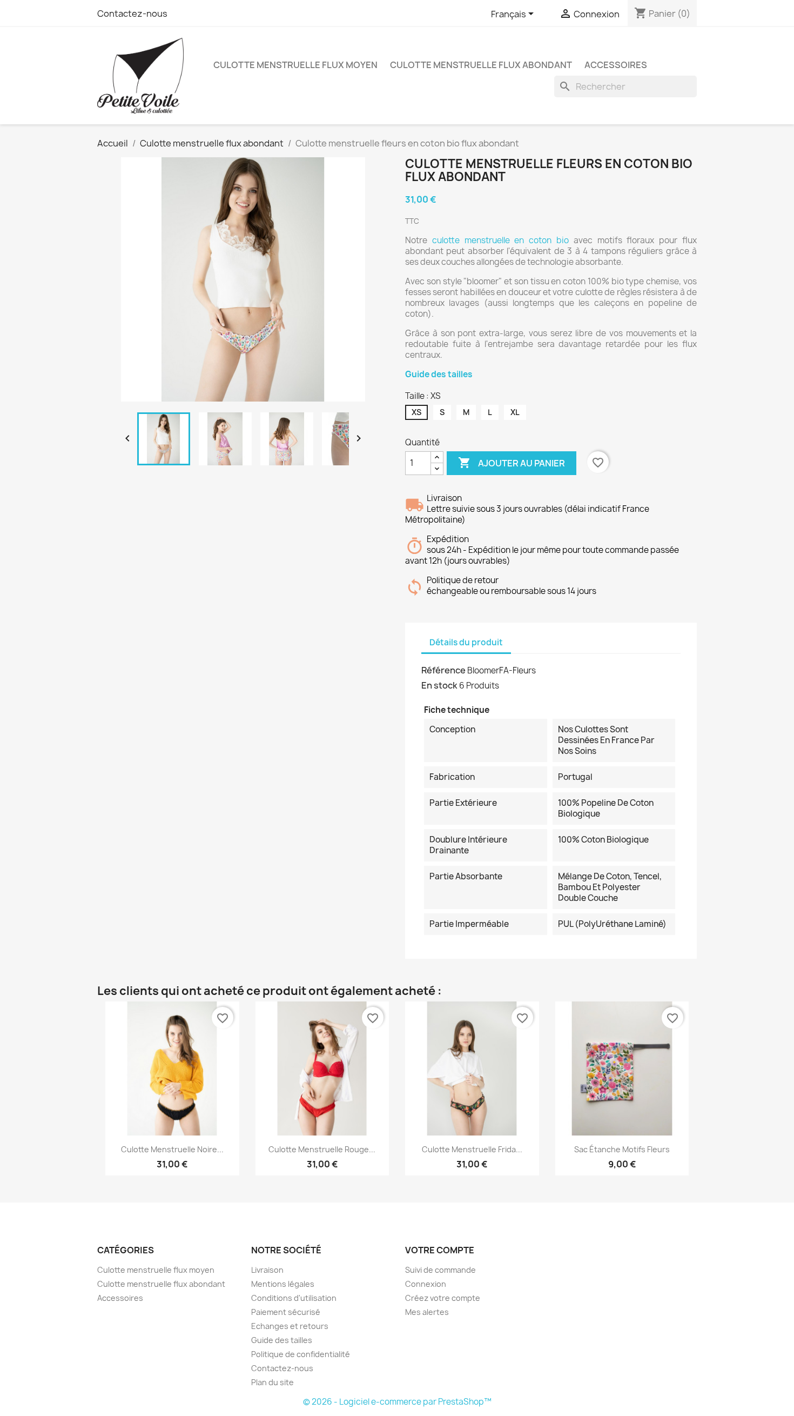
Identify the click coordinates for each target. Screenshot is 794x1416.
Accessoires (615, 65)
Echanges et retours (289, 1326)
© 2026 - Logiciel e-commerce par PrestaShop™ (397, 1401)
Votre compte (439, 1250)
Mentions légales (282, 1284)
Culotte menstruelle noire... (172, 1149)
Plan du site (272, 1382)
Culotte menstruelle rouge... (321, 1149)
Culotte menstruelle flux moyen (295, 65)
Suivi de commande (440, 1270)
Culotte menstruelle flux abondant (481, 65)
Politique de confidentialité (300, 1354)
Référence (443, 670)
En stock (439, 685)
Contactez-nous (132, 13)
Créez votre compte (442, 1298)
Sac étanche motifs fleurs (622, 1149)
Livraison (267, 1270)
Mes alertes (427, 1312)
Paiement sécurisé (285, 1312)
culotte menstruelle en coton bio (500, 240)
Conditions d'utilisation (294, 1298)
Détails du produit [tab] (466, 642)
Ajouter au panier (511, 462)
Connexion (425, 1284)
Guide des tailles (439, 374)
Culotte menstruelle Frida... (472, 1149)
